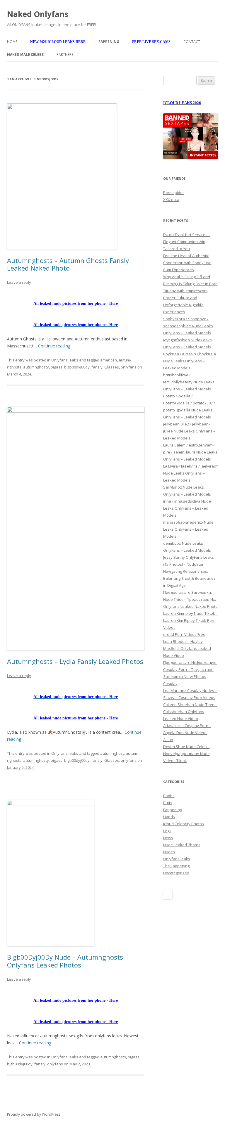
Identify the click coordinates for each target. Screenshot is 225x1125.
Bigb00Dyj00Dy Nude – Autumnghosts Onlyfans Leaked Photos (65, 961)
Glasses (111, 367)
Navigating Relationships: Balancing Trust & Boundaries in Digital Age (189, 578)
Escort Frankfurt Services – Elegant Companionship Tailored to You (186, 241)
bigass (56, 367)
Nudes (169, 851)
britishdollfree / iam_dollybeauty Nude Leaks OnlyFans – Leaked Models (188, 382)
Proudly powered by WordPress (33, 1114)
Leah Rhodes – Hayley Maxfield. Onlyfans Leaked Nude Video (187, 648)
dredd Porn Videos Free (184, 634)
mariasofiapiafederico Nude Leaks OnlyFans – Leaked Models (188, 529)
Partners (65, 54)
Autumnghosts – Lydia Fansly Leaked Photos (75, 661)
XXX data (171, 199)
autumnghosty (36, 367)
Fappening (172, 809)
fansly (97, 367)
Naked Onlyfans (37, 14)
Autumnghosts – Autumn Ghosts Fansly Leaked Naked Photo (68, 264)
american (108, 360)
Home (12, 41)
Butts (167, 802)
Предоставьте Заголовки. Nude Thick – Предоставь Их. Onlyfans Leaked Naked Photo (190, 599)
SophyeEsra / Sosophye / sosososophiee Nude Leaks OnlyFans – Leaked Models (188, 325)
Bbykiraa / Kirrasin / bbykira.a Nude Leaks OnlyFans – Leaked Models (189, 361)
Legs (167, 830)
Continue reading (54, 346)
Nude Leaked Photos (181, 844)
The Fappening (176, 865)
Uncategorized (176, 872)
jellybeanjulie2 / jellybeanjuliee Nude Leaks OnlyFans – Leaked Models (189, 431)
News (168, 837)
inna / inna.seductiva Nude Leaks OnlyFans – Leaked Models (187, 508)
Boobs (169, 795)
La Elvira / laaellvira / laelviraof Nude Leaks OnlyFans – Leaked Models (190, 473)
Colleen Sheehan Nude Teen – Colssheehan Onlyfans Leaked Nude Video (190, 711)
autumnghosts (113, 1057)
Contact (191, 41)
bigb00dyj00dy (77, 367)
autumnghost (112, 753)
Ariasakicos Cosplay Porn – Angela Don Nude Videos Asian (187, 732)
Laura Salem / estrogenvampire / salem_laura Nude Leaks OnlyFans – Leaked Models (190, 452)
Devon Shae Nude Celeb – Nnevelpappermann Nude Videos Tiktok (186, 753)
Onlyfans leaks (64, 360)
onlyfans (129, 367)
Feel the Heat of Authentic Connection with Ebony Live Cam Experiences (187, 262)
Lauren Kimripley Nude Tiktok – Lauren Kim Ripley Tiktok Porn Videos (190, 620)
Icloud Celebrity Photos (183, 823)
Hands (169, 816)
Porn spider (173, 192)
